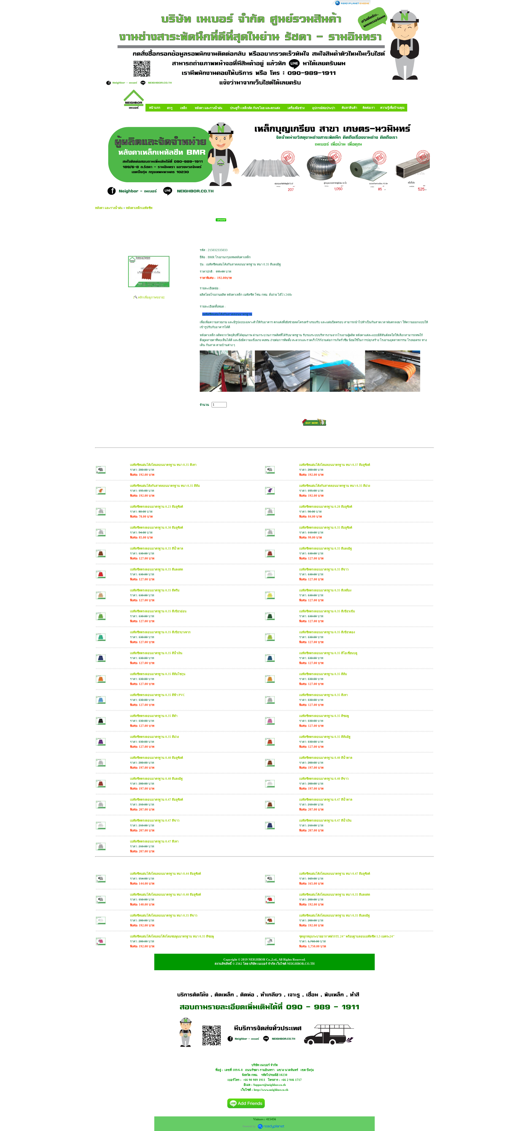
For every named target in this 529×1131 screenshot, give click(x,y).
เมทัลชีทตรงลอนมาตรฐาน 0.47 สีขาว (154, 820)
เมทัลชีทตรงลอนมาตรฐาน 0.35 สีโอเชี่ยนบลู (328, 653)
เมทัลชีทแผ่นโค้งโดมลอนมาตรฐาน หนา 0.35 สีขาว (163, 915)
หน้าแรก (154, 107)
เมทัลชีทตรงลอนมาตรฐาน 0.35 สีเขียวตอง (327, 632)
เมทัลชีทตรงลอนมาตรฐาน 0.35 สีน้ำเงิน (156, 653)
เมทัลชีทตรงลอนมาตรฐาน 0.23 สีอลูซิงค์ (156, 506)
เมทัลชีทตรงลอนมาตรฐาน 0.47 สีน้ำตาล (325, 799)
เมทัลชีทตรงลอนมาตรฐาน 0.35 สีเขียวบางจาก (160, 632)
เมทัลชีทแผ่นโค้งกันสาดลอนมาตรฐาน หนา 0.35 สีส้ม (165, 485)
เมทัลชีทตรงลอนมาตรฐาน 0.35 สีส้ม (323, 674)
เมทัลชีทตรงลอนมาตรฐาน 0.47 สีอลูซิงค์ (156, 799)
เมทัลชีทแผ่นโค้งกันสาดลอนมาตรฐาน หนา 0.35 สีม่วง (334, 485)
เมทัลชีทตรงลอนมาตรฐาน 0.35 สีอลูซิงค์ (325, 527)
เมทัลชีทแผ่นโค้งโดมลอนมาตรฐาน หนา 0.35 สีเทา (163, 464)
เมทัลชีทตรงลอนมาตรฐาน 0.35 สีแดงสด (156, 569)
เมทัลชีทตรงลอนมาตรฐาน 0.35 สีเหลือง (325, 590)
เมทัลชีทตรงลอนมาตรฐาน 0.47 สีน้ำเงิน (325, 820)
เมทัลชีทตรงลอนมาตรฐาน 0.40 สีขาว (324, 778)
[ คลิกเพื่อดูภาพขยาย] (148, 297)
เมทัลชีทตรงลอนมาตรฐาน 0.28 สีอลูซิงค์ (325, 506)
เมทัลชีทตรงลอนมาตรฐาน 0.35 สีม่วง (154, 736)
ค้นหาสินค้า (349, 107)
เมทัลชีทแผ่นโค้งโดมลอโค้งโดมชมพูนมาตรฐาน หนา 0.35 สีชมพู (172, 936)
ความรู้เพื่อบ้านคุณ (392, 107)
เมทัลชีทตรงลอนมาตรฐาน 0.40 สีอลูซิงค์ (156, 757)
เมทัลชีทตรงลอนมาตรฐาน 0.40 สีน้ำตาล (325, 757)
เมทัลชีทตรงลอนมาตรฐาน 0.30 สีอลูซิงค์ (156, 527)
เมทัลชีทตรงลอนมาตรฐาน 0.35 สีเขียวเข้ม (327, 611)
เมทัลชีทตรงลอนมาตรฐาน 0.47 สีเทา (154, 841)
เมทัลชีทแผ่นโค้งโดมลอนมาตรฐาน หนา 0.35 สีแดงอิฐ (334, 915)
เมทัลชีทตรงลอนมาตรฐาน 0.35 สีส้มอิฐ (324, 736)
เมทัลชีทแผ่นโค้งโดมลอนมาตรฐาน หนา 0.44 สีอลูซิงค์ (165, 873)
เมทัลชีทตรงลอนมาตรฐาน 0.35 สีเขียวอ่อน (158, 611)
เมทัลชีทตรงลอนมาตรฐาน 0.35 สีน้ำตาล (156, 548)
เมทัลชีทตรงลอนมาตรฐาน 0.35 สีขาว (324, 569)
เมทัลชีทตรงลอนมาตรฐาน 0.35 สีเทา (323, 695)
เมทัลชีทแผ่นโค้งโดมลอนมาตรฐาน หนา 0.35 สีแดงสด (334, 894)
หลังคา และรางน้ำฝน (109, 208)
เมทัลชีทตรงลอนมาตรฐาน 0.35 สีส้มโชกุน (157, 674)
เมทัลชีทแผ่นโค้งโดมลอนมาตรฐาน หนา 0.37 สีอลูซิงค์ (334, 464)
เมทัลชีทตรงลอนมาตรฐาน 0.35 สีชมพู (324, 715)
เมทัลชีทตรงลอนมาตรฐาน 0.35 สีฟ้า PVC (157, 695)
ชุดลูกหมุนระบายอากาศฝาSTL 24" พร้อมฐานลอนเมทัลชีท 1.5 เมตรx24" (347, 936)
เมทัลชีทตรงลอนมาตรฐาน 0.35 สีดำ (153, 715)
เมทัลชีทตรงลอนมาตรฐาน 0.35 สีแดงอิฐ (325, 548)
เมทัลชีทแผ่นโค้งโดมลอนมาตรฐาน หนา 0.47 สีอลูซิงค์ (334, 873)
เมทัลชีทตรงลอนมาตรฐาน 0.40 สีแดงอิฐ (156, 778)
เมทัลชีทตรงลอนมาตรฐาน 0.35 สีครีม (154, 590)
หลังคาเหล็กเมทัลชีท (139, 208)
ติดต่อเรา (369, 107)
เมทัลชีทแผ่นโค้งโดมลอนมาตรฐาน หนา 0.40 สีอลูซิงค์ (165, 894)
